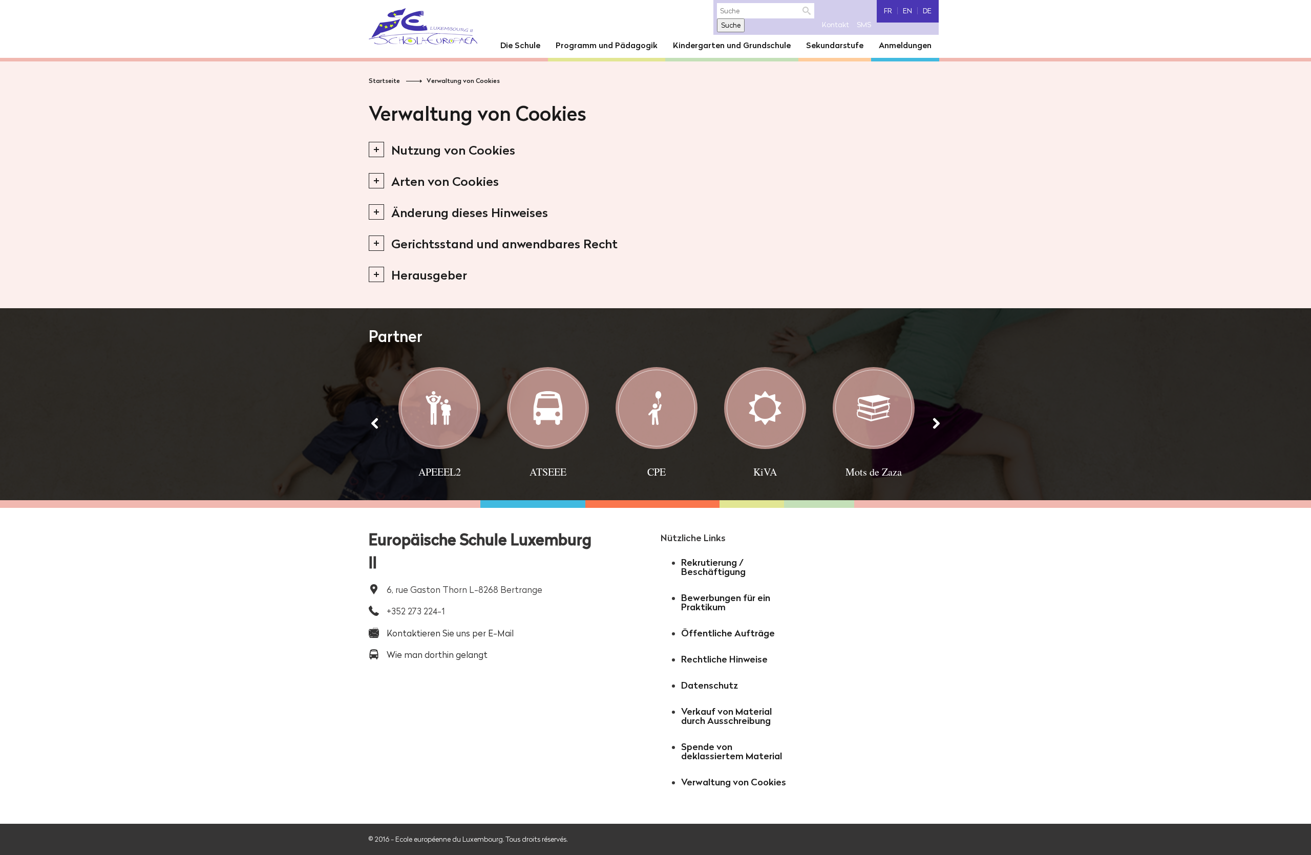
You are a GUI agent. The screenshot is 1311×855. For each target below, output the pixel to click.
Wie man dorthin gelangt (437, 654)
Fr (888, 10)
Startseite (384, 80)
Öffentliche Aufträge (728, 633)
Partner (395, 336)
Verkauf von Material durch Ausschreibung (726, 716)
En (907, 10)
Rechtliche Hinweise (724, 659)
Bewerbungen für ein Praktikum (725, 602)
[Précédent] (375, 423)
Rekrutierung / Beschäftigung (713, 567)
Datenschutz (709, 685)
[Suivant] (936, 423)
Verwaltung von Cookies (463, 80)
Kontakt (835, 24)
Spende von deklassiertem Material (731, 751)
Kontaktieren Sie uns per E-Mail (450, 633)
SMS (864, 24)
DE (927, 10)
